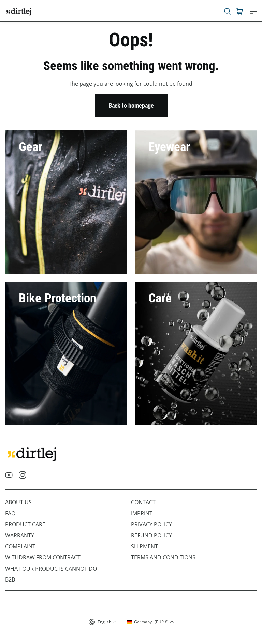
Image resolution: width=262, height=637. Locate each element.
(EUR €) (151, 622)
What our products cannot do (51, 568)
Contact (143, 502)
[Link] (66, 202)
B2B (10, 579)
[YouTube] (9, 475)
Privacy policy (151, 524)
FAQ (10, 513)
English (104, 622)
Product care (25, 524)
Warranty (19, 535)
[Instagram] (22, 475)
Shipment (144, 546)
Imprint (141, 513)
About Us (18, 502)
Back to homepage (131, 105)
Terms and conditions (163, 557)
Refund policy (151, 535)
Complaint (20, 546)
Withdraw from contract (43, 557)
